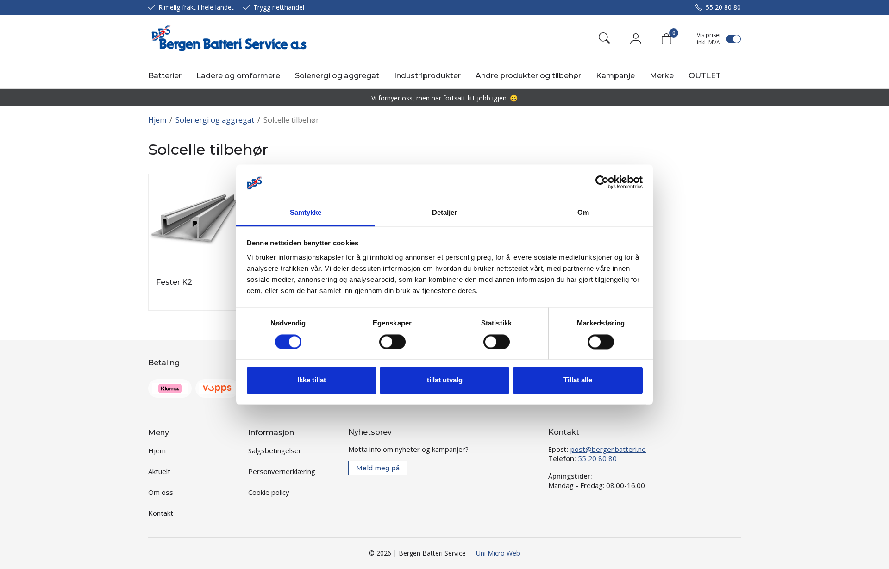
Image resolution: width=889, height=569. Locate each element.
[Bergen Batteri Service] (227, 39)
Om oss (160, 492)
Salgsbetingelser (274, 450)
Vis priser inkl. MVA (709, 38)
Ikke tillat (311, 380)
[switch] (392, 341)
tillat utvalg (445, 380)
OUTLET (705, 75)
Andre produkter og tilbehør (528, 75)
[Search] (604, 38)
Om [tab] (583, 213)
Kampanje (615, 75)
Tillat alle (577, 380)
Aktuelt (159, 471)
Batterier (165, 75)
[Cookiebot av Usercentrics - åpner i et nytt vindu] (602, 182)
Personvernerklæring (281, 471)
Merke (662, 75)
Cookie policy (268, 492)
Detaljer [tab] (444, 213)
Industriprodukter (427, 75)
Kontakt (160, 513)
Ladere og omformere (238, 75)
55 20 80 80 (723, 7)
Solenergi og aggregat (337, 75)
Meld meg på (378, 468)
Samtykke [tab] (306, 213)
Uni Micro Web (498, 553)
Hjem (157, 120)
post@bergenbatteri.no (608, 449)
